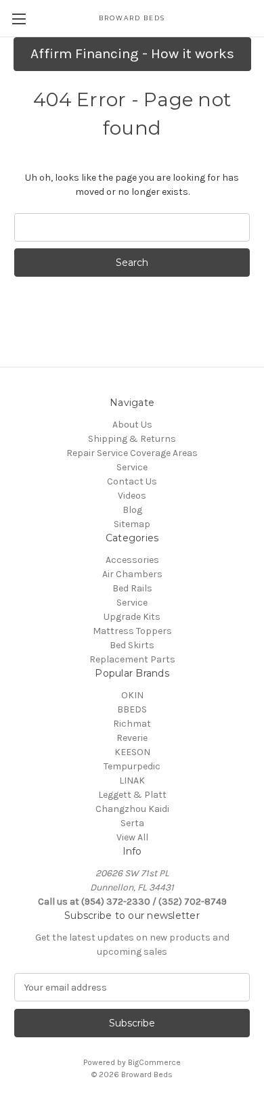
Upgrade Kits (132, 617)
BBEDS (132, 709)
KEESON (132, 752)
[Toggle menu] (18, 18)
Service (132, 467)
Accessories (132, 560)
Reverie (132, 738)
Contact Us (132, 481)
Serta (132, 823)
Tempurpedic (132, 766)
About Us (132, 424)
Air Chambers (132, 574)
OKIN (132, 695)
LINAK (132, 780)
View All (132, 837)
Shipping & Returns (132, 439)
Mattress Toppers (132, 631)
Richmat (132, 723)
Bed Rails (132, 588)
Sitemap (132, 524)
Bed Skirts (132, 645)
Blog (132, 510)
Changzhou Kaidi (132, 809)
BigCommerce (154, 1062)
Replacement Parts (132, 659)
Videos (132, 495)
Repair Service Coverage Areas (132, 453)
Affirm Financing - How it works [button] (132, 53)
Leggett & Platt (132, 794)
